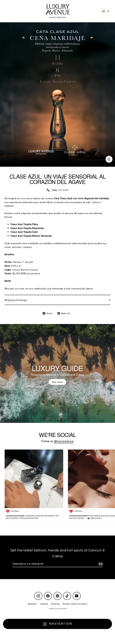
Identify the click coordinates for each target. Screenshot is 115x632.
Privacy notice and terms (75, 603)
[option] (108, 11)
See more (57, 381)
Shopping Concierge (15, 300)
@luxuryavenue (64, 441)
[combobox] (103, 11)
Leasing (44, 603)
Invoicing (55, 603)
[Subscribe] (100, 564)
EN (103, 11)
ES (108, 11)
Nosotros (32, 603)
